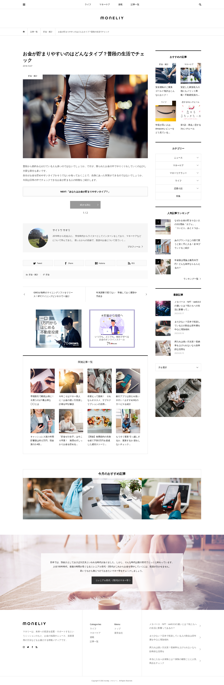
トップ (117, 628)
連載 (120, 4)
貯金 (48, 274)
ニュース (178, 157)
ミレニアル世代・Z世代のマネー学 (112, 580)
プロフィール (134, 246)
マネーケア (104, 4)
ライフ (88, 4)
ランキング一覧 (190, 278)
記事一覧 (135, 4)
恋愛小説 (178, 188)
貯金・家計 (33, 274)
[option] (52, 498)
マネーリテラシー (178, 172)
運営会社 (118, 632)
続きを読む (85, 204)
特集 (178, 196)
